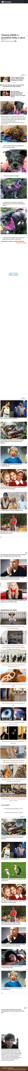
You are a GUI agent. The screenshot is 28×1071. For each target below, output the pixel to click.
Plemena (10, 1069)
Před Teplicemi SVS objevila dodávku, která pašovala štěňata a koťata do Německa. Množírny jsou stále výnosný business (13, 647)
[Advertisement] (14, 18)
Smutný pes (4, 39)
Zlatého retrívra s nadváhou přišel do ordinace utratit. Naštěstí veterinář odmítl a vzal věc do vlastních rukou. (13, 762)
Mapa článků (15, 1069)
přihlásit (21, 808)
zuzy (5, 41)
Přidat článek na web (22, 1069)
